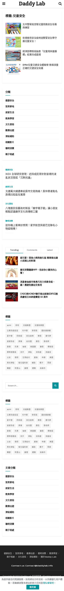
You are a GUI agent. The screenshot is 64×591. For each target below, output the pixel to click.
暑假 (42, 347)
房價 (9, 347)
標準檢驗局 (11, 352)
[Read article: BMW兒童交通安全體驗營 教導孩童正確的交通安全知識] (13, 69)
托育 (16, 347)
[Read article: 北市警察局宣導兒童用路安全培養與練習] (13, 28)
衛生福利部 (23, 363)
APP (9, 325)
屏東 (20, 341)
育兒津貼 (10, 363)
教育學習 (9, 118)
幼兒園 (29, 341)
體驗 (34, 368)
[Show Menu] (3, 4)
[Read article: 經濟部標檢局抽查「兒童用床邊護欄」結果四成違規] (13, 55)
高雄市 (43, 368)
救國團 (33, 347)
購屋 (9, 368)
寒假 (39, 336)
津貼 (30, 352)
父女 (9, 358)
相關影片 (9, 142)
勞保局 (34, 331)
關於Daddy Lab (48, 557)
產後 (36, 358)
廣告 (38, 341)
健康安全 (9, 100)
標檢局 (50, 347)
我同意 (33, 587)
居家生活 (9, 112)
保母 (17, 325)
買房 (49, 363)
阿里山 (17, 368)
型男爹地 (9, 106)
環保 (16, 358)
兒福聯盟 (27, 325)
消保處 (38, 352)
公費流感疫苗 (12, 331)
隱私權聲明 (48, 583)
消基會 (48, 352)
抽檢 (24, 347)
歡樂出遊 (9, 130)
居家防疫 (10, 341)
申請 (44, 358)
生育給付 (26, 358)
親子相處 (9, 154)
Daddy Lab (32, 4)
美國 (51, 358)
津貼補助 (9, 136)
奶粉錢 (19, 336)
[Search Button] (60, 4)
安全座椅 (30, 336)
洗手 (22, 352)
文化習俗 (9, 124)
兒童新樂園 (39, 325)
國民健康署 (46, 331)
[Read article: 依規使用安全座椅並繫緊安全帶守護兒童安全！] (13, 42)
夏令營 (10, 336)
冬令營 (25, 331)
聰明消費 (9, 148)
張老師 (46, 341)
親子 (41, 363)
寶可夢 (48, 336)
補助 (34, 363)
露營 (26, 368)
